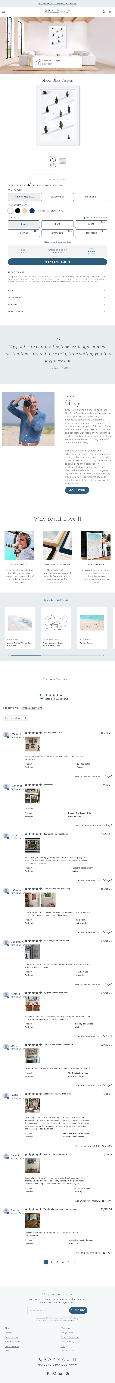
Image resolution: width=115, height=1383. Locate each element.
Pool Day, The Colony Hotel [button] (83, 1025)
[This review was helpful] (103, 776)
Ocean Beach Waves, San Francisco (19, 644)
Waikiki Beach (86, 643)
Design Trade (67, 1333)
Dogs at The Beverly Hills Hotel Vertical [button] (79, 814)
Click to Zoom (59, 179)
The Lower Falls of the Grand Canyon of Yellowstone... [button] (76, 1135)
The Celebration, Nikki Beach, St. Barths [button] (78, 1074)
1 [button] (46, 1262)
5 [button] (68, 1262)
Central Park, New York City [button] (82, 1190)
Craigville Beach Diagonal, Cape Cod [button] (81, 1242)
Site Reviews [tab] (10, 707)
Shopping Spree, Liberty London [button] (82, 869)
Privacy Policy (67, 1342)
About (8, 1328)
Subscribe (78, 1310)
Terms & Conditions (70, 1337)
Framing (9, 1333)
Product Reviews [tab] (32, 707)
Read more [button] (47, 1128)
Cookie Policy (67, 1351)
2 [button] (51, 1262)
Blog (63, 1346)
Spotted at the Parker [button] (83, 765)
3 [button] (57, 1262)
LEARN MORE (77, 490)
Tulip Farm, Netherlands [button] (81, 921)
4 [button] (63, 1262)
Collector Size (11, 1337)
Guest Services (12, 1346)
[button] (6, 12)
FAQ (7, 1351)
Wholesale (66, 1328)
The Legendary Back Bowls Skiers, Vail (53, 644)
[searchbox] (13, 718)
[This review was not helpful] (109, 776)
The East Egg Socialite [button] (82, 973)
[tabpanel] (57, 1000)
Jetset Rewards (12, 1342)
